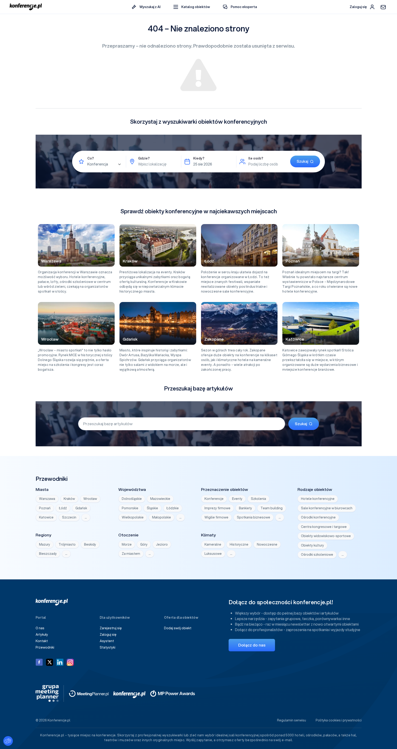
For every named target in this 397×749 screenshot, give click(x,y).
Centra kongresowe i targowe (324, 526)
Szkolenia (258, 498)
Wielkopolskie (133, 517)
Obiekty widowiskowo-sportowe (326, 536)
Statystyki (107, 647)
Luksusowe (213, 553)
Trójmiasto (67, 544)
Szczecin (69, 517)
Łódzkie (173, 508)
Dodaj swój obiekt (177, 628)
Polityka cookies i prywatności (339, 720)
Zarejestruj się (111, 628)
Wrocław (90, 498)
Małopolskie (161, 517)
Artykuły (42, 634)
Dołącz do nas (251, 645)
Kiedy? (198, 158)
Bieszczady (48, 553)
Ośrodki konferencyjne (318, 517)
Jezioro (162, 544)
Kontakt (42, 641)
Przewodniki (45, 647)
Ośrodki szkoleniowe (317, 554)
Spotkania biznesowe (253, 517)
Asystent (107, 641)
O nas (40, 628)
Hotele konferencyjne (318, 498)
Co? (90, 158)
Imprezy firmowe (217, 508)
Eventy (237, 498)
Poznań (45, 508)
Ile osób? (255, 158)
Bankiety (245, 508)
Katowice (46, 517)
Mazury (44, 544)
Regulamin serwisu (291, 720)
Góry (143, 544)
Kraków (69, 498)
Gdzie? (144, 158)
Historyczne (239, 544)
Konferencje (214, 498)
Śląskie (152, 508)
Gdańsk (81, 508)
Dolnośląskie (132, 498)
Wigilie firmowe (216, 517)
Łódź (63, 508)
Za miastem (131, 553)
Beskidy (90, 544)
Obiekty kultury (312, 545)
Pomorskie (130, 508)
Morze (127, 544)
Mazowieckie (160, 498)
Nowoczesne (267, 544)
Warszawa (47, 498)
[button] (192, 7)
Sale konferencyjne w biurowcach (326, 508)
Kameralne (212, 544)
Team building (272, 508)
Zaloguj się (108, 634)
